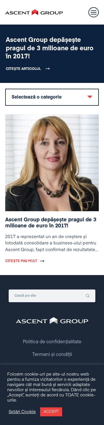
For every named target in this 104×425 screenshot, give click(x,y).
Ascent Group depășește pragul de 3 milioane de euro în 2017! (50, 48)
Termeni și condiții (52, 354)
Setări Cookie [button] (22, 412)
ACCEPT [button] (51, 412)
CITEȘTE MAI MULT (21, 261)
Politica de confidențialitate (52, 342)
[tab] (52, 97)
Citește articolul (23, 69)
